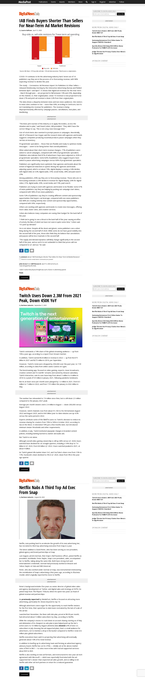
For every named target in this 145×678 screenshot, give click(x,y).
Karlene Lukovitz (27, 305)
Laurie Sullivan (26, 30)
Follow (121, 2)
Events (53, 2)
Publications (43, 2)
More (80, 2)
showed (62, 625)
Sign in (93, 2)
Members (71, 2)
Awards (62, 2)
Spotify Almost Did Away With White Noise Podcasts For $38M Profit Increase (107, 47)
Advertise (112, 2)
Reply (21, 273)
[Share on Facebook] (21, 250)
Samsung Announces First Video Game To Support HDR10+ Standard (107, 41)
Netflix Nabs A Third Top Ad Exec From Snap (108, 37)
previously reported (30, 599)
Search (86, 2)
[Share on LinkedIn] (26, 250)
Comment (24, 278)
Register (103, 2)
